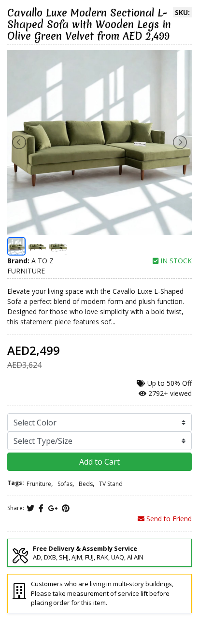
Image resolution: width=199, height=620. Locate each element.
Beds (86, 484)
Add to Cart (99, 461)
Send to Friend (168, 518)
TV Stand (111, 484)
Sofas (64, 484)
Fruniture (39, 484)
